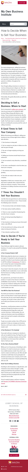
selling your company (17, 109)
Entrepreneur (15, 262)
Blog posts (14, 40)
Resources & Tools (6, 40)
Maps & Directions (14, 415)
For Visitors (14, 430)
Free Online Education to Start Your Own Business (15, 38)
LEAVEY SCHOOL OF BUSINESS (14, 404)
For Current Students (14, 439)
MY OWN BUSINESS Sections (8, 394)
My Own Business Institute (12, 13)
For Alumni (14, 443)
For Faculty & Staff (14, 441)
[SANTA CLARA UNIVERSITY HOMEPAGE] (14, 462)
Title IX (14, 432)
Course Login (22, 2)
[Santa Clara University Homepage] (6, 4)
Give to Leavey (14, 455)
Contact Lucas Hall (14, 417)
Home (2, 38)
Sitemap (14, 434)
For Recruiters (14, 428)
